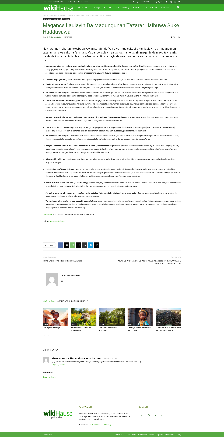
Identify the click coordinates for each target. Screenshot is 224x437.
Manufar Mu (131, 435)
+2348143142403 (57, 2)
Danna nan (47, 214)
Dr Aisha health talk (54, 37)
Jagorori (160, 435)
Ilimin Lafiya (53, 15)
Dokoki (151, 435)
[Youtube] (179, 2)
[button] (178, 7)
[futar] (84, 245)
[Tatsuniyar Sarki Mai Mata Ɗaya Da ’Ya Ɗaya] (140, 317)
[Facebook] (166, 2)
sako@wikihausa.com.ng (79, 2)
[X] (175, 2)
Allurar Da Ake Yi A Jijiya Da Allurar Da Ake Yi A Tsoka (76, 358)
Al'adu (46, 324)
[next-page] (48, 335)
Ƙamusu (137, 7)
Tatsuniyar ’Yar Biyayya (51, 328)
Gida (44, 15)
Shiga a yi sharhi (58, 365)
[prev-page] (44, 335)
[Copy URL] (96, 245)
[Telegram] (90, 245)
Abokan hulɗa (170, 435)
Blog (179, 435)
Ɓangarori (98, 7)
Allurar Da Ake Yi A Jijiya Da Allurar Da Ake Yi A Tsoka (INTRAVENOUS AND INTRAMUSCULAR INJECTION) (149, 262)
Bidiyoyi (126, 7)
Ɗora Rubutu (119, 435)
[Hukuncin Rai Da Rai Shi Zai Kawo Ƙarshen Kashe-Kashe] (168, 317)
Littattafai (114, 7)
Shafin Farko (84, 7)
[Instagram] (171, 2)
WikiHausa (66, 19)
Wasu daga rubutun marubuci (72, 301)
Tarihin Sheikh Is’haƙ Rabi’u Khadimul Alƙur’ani (62, 261)
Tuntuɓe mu (142, 435)
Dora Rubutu (151, 7)
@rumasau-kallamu (56, 221)
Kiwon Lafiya (57, 19)
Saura (164, 7)
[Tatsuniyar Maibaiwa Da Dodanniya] (112, 317)
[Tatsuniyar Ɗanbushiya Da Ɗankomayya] (83, 317)
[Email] (78, 245)
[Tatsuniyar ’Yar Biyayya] (55, 317)
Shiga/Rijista (158, 2)
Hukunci (159, 324)
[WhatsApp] (72, 245)
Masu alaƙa (48, 301)
